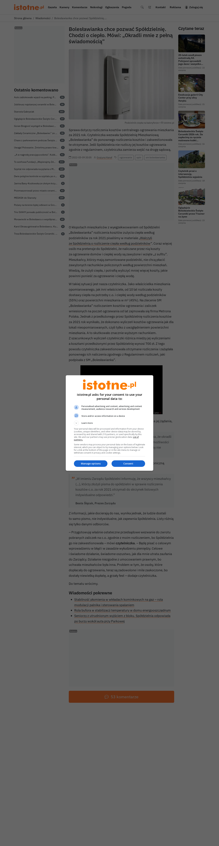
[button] (109, 423)
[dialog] (109, 423)
